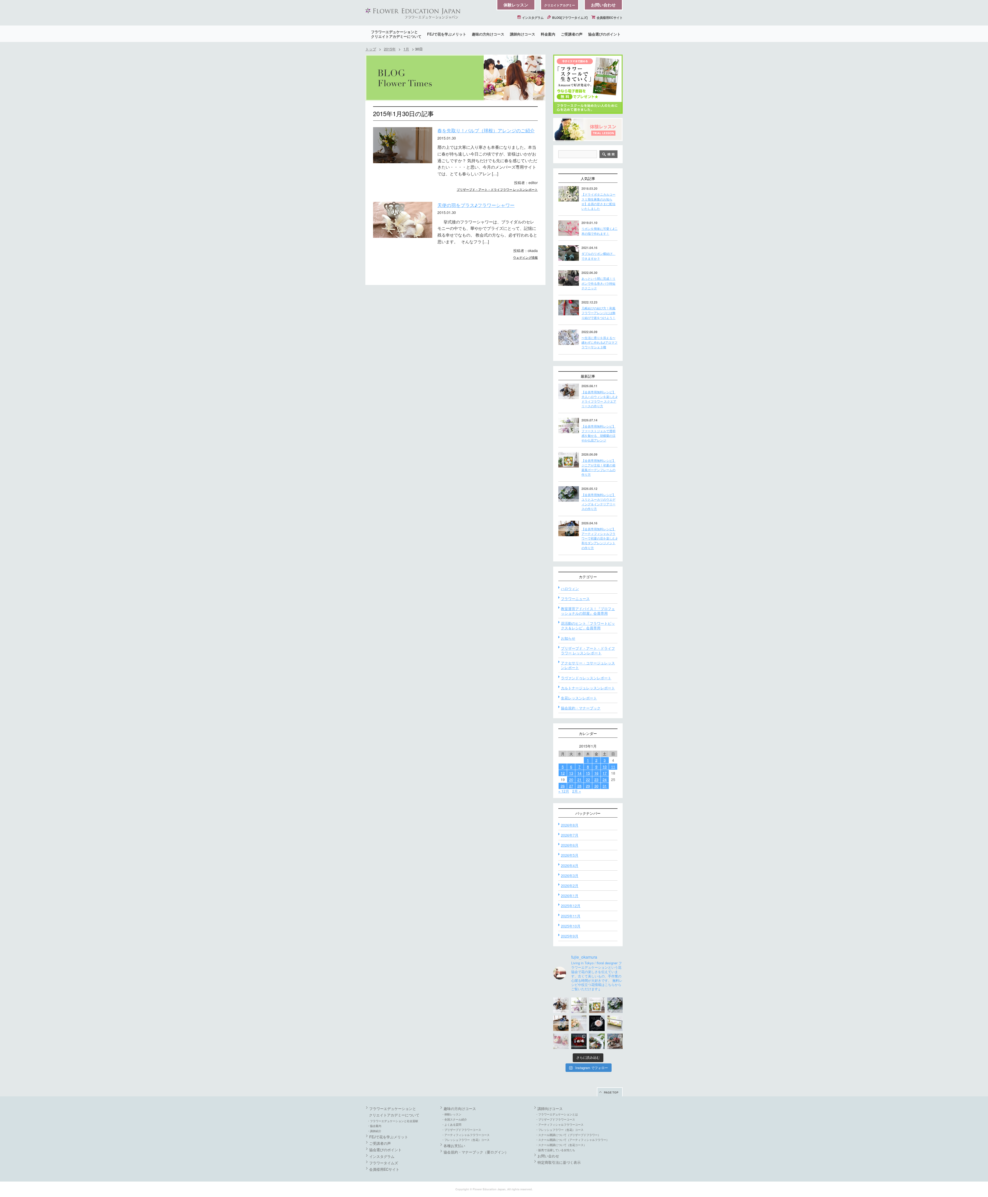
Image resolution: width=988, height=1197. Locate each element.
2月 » (576, 791)
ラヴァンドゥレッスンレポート (586, 677)
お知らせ (568, 638)
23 (596, 779)
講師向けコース (522, 34)
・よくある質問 (451, 1124)
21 (579, 779)
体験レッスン (516, 5)
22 (588, 779)
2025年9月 (569, 936)
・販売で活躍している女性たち (555, 1150)
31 (605, 785)
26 (563, 785)
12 (563, 773)
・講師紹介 (374, 1131)
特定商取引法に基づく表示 (559, 1162)
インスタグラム (532, 17)
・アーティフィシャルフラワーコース (466, 1135)
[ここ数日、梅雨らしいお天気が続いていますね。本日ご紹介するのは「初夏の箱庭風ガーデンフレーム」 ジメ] (597, 1005)
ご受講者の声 (572, 34)
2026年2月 (569, 885)
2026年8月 (569, 825)
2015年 (390, 48)
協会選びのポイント (604, 34)
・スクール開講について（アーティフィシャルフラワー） (572, 1140)
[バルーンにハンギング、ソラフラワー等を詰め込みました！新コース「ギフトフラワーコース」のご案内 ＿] (597, 1041)
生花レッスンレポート (579, 697)
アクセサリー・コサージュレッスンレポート (588, 665)
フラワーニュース (575, 598)
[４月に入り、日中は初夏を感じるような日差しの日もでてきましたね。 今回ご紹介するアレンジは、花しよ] (561, 1023)
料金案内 (548, 34)
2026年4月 (569, 865)
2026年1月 (569, 895)
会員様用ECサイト (609, 17)
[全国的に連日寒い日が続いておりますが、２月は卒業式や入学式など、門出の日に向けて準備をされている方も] (597, 1023)
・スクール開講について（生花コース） (560, 1145)
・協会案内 (374, 1126)
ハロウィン (570, 588)
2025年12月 (570, 905)
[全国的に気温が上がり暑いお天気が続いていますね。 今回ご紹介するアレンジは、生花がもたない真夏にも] (579, 1005)
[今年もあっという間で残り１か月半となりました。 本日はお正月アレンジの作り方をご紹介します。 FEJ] (579, 1041)
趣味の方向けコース (488, 34)
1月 (406, 48)
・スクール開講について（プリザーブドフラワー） (568, 1135)
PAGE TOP (611, 1092)
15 (588, 773)
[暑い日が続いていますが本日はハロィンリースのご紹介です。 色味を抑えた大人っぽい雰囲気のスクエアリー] (561, 1005)
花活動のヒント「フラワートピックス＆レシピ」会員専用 (588, 625)
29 (588, 785)
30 (596, 785)
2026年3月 (569, 875)
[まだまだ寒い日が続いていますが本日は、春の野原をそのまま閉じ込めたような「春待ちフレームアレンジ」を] (615, 1023)
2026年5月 (569, 855)
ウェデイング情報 (525, 257)
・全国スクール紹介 (454, 1119)
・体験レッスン (451, 1114)
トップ (370, 48)
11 (613, 766)
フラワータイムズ (383, 1162)
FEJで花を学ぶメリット (446, 34)
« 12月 (563, 791)
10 (605, 766)
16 (596, 773)
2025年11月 (570, 915)
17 (605, 773)
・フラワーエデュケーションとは (556, 1114)
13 (571, 773)
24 (605, 779)
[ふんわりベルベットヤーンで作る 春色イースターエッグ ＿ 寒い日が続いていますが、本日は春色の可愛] (561, 1041)
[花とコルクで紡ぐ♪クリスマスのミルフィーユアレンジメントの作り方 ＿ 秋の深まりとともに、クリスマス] (615, 1041)
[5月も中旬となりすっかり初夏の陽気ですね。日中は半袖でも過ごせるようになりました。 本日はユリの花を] (615, 1005)
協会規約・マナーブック (581, 707)
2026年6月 (569, 845)
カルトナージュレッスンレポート (588, 687)
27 (571, 785)
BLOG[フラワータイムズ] (569, 17)
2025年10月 (570, 926)
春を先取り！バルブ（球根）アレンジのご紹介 (486, 130)
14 (579, 773)
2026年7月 (569, 835)
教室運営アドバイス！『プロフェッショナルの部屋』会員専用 (588, 611)
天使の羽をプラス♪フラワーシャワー (476, 205)
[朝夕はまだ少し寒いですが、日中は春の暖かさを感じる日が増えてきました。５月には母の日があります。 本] (579, 1023)
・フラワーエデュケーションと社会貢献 (392, 1121)
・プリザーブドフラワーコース (461, 1129)
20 (571, 779)
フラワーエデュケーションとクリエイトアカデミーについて (396, 34)
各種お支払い (454, 1145)
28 (579, 785)
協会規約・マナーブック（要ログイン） (476, 1152)
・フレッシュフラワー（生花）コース (466, 1140)
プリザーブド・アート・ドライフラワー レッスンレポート (497, 189)
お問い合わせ (603, 5)
